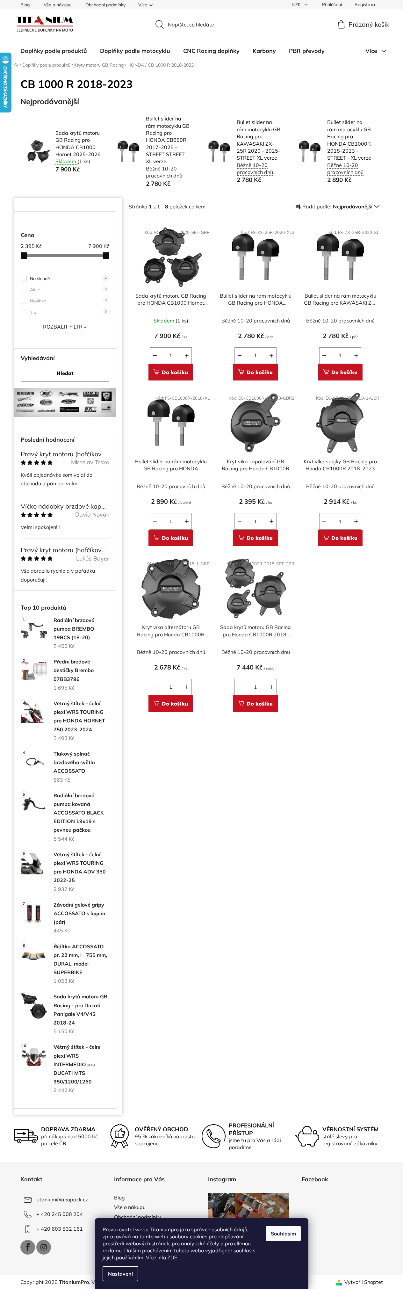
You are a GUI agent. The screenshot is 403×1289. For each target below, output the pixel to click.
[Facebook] (27, 1247)
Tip (68, 312)
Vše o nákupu (57, 5)
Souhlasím (283, 1233)
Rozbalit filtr (63, 326)
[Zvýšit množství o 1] (186, 356)
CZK (297, 4)
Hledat (65, 373)
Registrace (366, 4)
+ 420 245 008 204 (59, 1214)
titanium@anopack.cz (62, 1199)
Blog (25, 5)
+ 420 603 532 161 (59, 1229)
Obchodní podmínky (105, 5)
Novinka (68, 301)
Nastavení (120, 1274)
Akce (68, 290)
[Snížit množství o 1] (155, 356)
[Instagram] (43, 1247)
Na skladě (68, 278)
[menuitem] (53, 51)
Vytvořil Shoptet (363, 1282)
